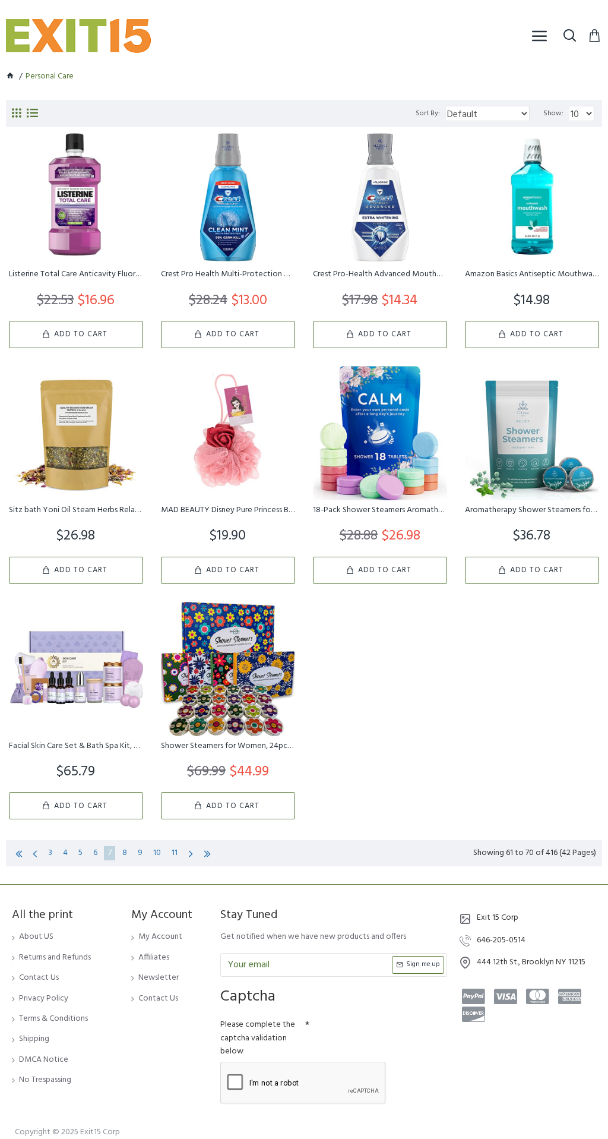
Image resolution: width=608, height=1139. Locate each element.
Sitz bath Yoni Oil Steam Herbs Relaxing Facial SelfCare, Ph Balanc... (76, 510)
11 (175, 853)
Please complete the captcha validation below (257, 1038)
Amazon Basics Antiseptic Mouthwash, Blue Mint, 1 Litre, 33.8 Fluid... (532, 274)
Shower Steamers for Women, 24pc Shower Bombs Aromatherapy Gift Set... (228, 746)
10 (157, 853)
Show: (553, 113)
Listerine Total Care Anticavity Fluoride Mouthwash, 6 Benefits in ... (76, 274)
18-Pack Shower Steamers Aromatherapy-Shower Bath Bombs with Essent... (380, 510)
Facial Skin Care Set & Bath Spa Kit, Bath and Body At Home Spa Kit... (76, 746)
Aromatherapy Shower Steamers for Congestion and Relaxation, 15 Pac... (532, 510)
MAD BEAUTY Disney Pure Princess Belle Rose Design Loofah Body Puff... (228, 510)
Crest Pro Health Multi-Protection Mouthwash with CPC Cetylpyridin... (228, 274)
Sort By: (428, 113)
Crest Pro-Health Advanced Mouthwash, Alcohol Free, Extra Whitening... (380, 274)
